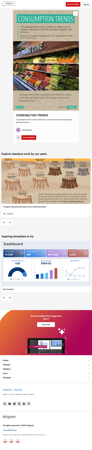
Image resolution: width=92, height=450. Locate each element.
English (5, 394)
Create (5, 360)
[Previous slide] (4, 222)
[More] (75, 13)
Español (25, 394)
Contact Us (7, 390)
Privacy (13, 430)
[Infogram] (8, 4)
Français (31, 394)
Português (18, 394)
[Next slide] (9, 222)
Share (20, 107)
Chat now (18, 390)
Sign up (86, 4)
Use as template (73, 4)
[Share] (18, 137)
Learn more (46, 325)
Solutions (7, 369)
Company (7, 377)
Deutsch (11, 394)
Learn (5, 373)
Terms (5, 430)
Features (6, 365)
